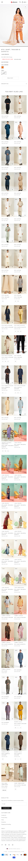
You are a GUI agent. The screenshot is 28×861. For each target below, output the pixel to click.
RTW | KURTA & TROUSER (20, 723)
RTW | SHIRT (5, 786)
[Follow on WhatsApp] (12, 844)
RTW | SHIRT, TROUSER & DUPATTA (8, 446)
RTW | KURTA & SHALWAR (18, 388)
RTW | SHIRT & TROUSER (7, 327)
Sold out (10, 78)
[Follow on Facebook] (2, 844)
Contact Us (3, 815)
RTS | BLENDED (17, 669)
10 (2, 301)
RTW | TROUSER (5, 297)
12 (2, 331)
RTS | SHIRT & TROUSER (7, 617)
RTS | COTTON (5, 116)
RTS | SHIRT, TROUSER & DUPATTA (20, 445)
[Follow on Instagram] (5, 844)
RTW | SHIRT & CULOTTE (20, 327)
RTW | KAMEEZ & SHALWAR (6, 388)
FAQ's (2, 819)
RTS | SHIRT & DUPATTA (7, 644)
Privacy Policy (4, 817)
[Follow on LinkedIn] (9, 844)
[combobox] (25, 2)
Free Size (4, 790)
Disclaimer (3, 822)
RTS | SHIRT (4, 671)
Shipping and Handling (6, 824)
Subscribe (6, 808)
